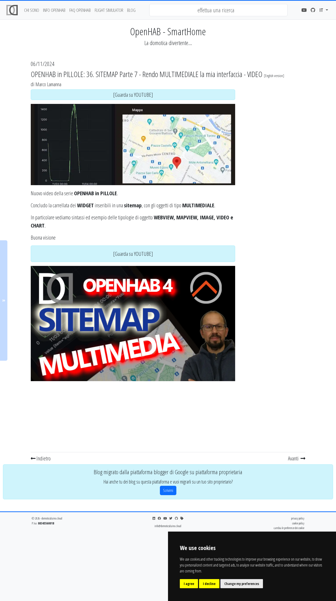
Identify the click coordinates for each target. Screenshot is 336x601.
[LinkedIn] (154, 518)
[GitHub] (313, 10)
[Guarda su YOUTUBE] (133, 94)
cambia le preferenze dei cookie (289, 528)
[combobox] (218, 10)
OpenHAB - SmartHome (168, 31)
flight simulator (109, 10)
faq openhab (80, 10)
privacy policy (297, 518)
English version (274, 75)
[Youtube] (304, 10)
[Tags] (181, 518)
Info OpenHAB (54, 10)
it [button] (321, 10)
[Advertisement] (133, 415)
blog (131, 10)
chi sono (31, 10)
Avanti (294, 458)
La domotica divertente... (168, 43)
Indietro (43, 458)
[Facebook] (159, 518)
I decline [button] (209, 583)
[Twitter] (170, 518)
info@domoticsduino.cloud (167, 526)
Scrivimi (168, 490)
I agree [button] (189, 583)
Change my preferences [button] (241, 583)
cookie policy (298, 523)
